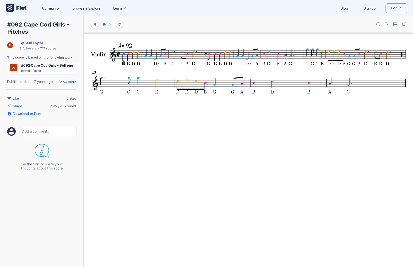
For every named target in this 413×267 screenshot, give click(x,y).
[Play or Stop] (104, 24)
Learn (117, 8)
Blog (344, 8)
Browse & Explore (86, 8)
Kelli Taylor (34, 43)
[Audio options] (110, 24)
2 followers (28, 48)
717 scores (48, 48)
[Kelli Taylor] (10, 45)
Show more (67, 82)
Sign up (370, 8)
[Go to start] (94, 24)
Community (51, 8)
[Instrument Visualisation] (119, 24)
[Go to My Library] (16, 8)
